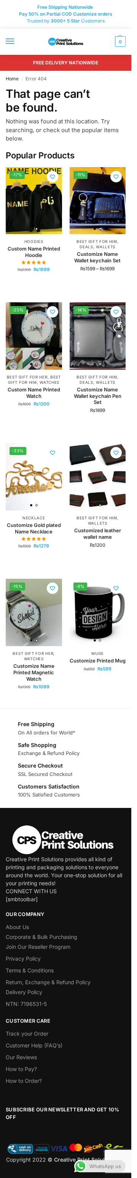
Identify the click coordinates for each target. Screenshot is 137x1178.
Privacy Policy (23, 958)
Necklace (33, 518)
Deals (86, 246)
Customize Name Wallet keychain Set (97, 257)
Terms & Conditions (30, 970)
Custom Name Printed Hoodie (34, 252)
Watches (49, 382)
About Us (17, 927)
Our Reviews (21, 1057)
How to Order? (24, 1080)
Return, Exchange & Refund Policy (48, 982)
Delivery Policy (24, 992)
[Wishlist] (52, 176)
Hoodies (33, 241)
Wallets (105, 246)
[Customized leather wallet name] (98, 477)
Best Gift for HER (27, 377)
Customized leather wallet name (97, 533)
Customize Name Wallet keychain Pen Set (97, 395)
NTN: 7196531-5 (26, 1004)
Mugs (97, 653)
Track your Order (27, 1033)
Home (12, 78)
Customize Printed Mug (98, 661)
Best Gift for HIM (96, 241)
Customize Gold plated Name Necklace (34, 528)
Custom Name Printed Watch (34, 392)
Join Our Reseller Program (38, 946)
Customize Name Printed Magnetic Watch (33, 672)
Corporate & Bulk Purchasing (41, 937)
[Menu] (17, 41)
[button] (119, 41)
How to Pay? (21, 1069)
